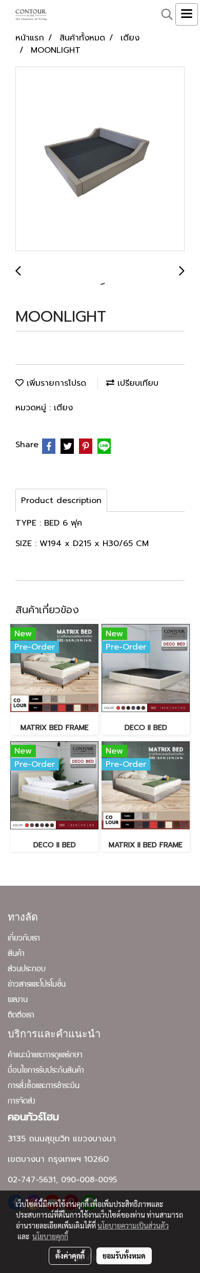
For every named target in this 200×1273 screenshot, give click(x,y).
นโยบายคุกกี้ (50, 1236)
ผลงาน (18, 1000)
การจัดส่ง (21, 1101)
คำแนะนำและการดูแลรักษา (45, 1055)
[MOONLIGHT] (100, 159)
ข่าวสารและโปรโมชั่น (37, 985)
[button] (163, 14)
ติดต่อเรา (21, 1015)
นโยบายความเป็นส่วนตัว (133, 1225)
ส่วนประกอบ (27, 969)
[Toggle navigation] (186, 14)
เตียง (63, 408)
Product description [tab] (61, 500)
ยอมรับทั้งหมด (124, 1255)
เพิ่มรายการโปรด (55, 383)
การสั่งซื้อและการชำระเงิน (43, 1086)
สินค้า (16, 954)
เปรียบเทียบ (136, 383)
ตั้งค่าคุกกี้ (70, 1255)
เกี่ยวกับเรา (24, 939)
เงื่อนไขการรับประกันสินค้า (46, 1071)
